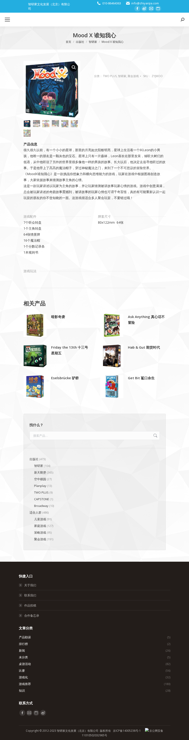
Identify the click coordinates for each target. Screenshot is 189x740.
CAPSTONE (41, 499)
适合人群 (35, 512)
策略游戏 (40, 532)
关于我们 (30, 585)
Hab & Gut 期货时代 (144, 347)
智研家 (122, 76)
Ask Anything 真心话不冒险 (146, 319)
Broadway (41, 506)
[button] (74, 67)
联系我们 (30, 595)
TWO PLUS (110, 76)
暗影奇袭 (58, 316)
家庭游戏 (40, 526)
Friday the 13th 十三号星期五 (69, 350)
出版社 (34, 459)
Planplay (40, 486)
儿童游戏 (40, 519)
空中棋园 (40, 479)
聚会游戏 (133, 76)
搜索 (155, 435)
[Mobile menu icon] (7, 19)
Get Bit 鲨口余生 (141, 378)
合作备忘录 (31, 615)
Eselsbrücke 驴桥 (65, 378)
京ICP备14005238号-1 (127, 731)
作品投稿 (30, 605)
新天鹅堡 (40, 472)
